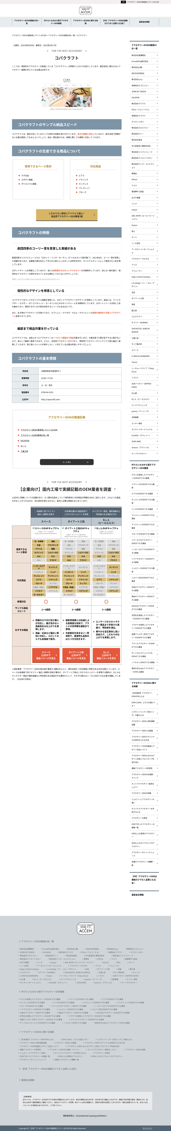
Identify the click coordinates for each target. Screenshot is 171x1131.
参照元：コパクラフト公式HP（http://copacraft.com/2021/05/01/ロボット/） (36, 279)
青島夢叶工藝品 (138, 191)
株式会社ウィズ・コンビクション (143, 165)
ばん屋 (134, 393)
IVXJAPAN (25, 440)
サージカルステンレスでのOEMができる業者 (142, 654)
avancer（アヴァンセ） (141, 447)
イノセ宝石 (136, 243)
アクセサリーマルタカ (140, 258)
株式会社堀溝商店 (138, 55)
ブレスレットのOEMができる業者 (143, 517)
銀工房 (134, 310)
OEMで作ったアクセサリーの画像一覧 (143, 826)
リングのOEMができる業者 (142, 509)
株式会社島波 (137, 139)
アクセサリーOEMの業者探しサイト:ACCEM (143, 2)
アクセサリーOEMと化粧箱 (142, 730)
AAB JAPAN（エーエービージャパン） (143, 217)
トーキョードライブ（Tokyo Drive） (143, 370)
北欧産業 (135, 417)
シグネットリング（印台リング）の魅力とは (143, 713)
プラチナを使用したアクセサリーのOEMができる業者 (143, 626)
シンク (134, 203)
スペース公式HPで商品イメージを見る (46, 655)
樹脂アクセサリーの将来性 (142, 768)
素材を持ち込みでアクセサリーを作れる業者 (143, 670)
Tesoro (134, 362)
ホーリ (23, 445)
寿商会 (134, 173)
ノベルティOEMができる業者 (143, 662)
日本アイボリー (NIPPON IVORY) (141, 385)
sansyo (134, 209)
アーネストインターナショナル (143, 251)
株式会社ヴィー (138, 133)
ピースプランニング (139, 405)
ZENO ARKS (136, 441)
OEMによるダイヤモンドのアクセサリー (143, 845)
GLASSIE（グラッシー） (141, 435)
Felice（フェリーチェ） (141, 109)
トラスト (135, 377)
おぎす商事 (136, 197)
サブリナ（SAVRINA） (140, 322)
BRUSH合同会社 (138, 73)
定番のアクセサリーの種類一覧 (143, 863)
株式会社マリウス (138, 103)
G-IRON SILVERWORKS (141, 356)
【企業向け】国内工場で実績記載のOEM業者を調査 (64, 489)
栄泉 (133, 304)
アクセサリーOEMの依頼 (141, 793)
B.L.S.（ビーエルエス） (141, 399)
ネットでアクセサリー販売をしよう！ (143, 785)
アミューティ (137, 270)
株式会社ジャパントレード (142, 152)
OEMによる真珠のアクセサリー (143, 835)
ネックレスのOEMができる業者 (143, 501)
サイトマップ (147, 1128)
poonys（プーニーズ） (141, 411)
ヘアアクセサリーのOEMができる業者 (143, 560)
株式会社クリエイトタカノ (142, 158)
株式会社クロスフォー (140, 127)
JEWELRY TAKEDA (139, 91)
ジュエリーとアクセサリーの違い (143, 801)
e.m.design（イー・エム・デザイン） (143, 284)
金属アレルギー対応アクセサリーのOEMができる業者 (143, 636)
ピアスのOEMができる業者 (142, 493)
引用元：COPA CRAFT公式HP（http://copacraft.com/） (67, 109)
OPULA (134, 179)
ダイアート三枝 (138, 298)
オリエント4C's (138, 121)
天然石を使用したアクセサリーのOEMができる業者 (143, 617)
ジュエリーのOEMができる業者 (143, 570)
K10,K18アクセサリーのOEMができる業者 (143, 607)
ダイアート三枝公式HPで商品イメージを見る (76, 655)
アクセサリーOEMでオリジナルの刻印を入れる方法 (143, 738)
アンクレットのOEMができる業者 (143, 526)
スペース (135, 350)
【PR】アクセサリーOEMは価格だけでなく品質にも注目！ (115, 21)
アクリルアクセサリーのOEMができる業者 (143, 645)
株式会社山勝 (137, 67)
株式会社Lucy (137, 79)
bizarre (134, 225)
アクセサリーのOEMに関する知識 (85, 21)
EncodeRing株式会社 (140, 61)
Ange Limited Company (141, 276)
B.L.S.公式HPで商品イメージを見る (106, 655)
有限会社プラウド (138, 115)
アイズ (134, 264)
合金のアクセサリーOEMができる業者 (143, 589)
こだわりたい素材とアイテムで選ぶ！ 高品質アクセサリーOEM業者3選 (67, 215)
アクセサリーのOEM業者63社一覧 (26, 21)
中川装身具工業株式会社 (141, 146)
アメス (134, 185)
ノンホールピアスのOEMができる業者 (143, 551)
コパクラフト (137, 316)
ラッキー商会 (137, 423)
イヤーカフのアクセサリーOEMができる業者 (142, 542)
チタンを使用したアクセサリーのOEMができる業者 (143, 476)
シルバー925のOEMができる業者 (143, 579)
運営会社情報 (144, 21)
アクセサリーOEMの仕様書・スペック (143, 776)
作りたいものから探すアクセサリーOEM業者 (56, 21)
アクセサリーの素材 (139, 818)
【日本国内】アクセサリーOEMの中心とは (142, 694)
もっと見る (67, 462)
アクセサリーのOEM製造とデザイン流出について (143, 748)
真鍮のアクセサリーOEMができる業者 (143, 598)
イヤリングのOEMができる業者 (143, 486)
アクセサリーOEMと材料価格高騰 (143, 723)
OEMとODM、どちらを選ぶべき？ (143, 704)
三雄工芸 (24, 451)
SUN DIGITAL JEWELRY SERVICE (141, 330)
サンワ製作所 (137, 344)
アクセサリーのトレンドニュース (143, 854)
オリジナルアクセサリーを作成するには (143, 810)
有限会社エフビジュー (140, 85)
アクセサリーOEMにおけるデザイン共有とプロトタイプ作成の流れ (143, 758)
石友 (133, 292)
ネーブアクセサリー (139, 453)
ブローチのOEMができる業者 (143, 534)
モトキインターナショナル (142, 429)
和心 (133, 231)
